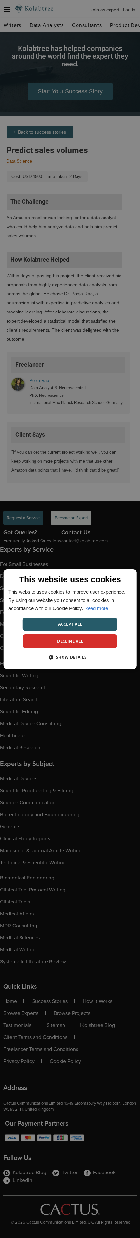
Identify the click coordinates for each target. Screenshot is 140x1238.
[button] (70, 657)
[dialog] (70, 619)
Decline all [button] (70, 641)
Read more (96, 608)
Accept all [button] (70, 624)
